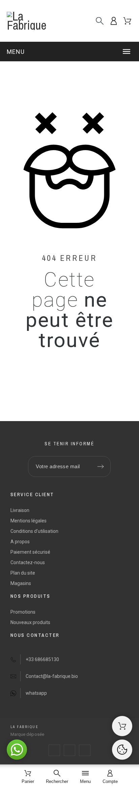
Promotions (22, 612)
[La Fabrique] (35, 21)
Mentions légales (28, 520)
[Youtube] (84, 750)
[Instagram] (69, 750)
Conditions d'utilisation (34, 531)
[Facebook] (54, 750)
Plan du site (22, 573)
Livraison (19, 510)
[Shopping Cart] (122, 726)
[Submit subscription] (100, 466)
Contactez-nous (27, 562)
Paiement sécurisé (30, 552)
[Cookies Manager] (122, 750)
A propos (20, 541)
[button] (69, 51)
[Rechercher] (99, 21)
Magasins (20, 583)
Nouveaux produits (30, 622)
